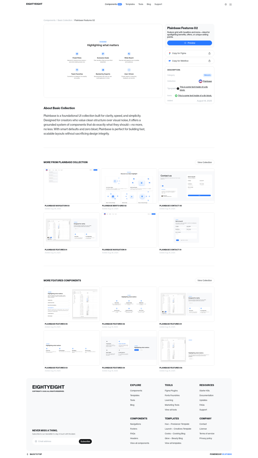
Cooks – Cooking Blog (175, 433)
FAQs (202, 405)
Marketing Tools (172, 405)
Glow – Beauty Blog (174, 438)
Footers (133, 429)
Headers (134, 438)
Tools (140, 4)
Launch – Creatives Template (178, 429)
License (203, 429)
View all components (139, 443)
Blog (149, 4)
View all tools (171, 410)
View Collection (205, 162)
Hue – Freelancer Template (177, 424)
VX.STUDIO (227, 454)
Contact (203, 424)
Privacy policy (205, 438)
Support (158, 4)
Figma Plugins (171, 390)
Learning (169, 400)
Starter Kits (204, 390)
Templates (130, 4)
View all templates (173, 443)
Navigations (135, 424)
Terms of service (206, 433)
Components (50, 20)
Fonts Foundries (172, 395)
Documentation (206, 395)
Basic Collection (65, 20)
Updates (203, 400)
